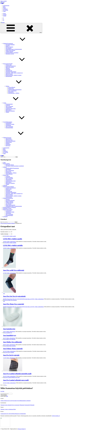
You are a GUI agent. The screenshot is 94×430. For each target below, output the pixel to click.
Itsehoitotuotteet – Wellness (13, 93)
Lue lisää (2, 391)
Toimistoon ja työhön (10, 124)
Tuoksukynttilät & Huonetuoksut (14, 89)
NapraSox (8, 45)
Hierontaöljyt (10, 91)
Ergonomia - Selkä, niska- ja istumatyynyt (14, 193)
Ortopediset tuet (9, 70)
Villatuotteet (22, 405)
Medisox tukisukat (9, 46)
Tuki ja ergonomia (9, 106)
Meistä (4, 7)
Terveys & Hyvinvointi (7, 63)
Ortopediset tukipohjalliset (11, 71)
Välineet (7, 112)
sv (3, 19)
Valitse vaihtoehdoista (11, 241)
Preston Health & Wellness (8, 186)
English (4, 15)
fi (3, 17)
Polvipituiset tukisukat (10, 44)
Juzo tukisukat (8, 48)
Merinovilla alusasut (10, 67)
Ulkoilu (5, 400)
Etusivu (2, 223)
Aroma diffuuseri (11, 87)
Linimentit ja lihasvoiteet (11, 108)
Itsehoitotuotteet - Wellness (11, 172)
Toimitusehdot (23, 413)
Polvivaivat (8, 145)
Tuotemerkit (27, 405)
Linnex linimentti (8, 405)
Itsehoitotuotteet (9, 76)
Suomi (4, 13)
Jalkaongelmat (8, 138)
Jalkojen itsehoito (9, 74)
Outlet (4, 11)
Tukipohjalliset (9, 107)
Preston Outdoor (6, 163)
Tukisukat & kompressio (8, 43)
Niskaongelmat (9, 142)
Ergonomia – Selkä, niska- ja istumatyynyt (14, 72)
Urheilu (4, 102)
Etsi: (1, 222)
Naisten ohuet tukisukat (10, 50)
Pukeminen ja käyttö (10, 53)
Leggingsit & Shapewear (11, 65)
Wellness (7, 86)
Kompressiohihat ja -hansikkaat (12, 52)
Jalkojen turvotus (9, 139)
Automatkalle (8, 125)
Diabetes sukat (9, 64)
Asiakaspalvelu (6, 5)
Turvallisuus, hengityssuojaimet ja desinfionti (15, 165)
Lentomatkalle (8, 123)
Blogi (4, 6)
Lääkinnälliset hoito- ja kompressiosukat (14, 49)
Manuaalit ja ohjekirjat (10, 110)
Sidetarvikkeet (8, 109)
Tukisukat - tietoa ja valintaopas (7, 409)
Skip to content (4, 1)
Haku (16, 222)
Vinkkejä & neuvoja (7, 137)
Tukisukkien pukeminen (10, 141)
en (3, 20)
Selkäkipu (8, 143)
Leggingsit (8, 105)
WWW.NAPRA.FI (56, 415)
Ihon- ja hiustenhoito (12, 90)
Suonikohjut (8, 144)
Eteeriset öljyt (11, 88)
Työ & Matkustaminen (7, 121)
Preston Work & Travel (7, 209)
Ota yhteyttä (5, 10)
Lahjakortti (5, 9)
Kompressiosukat (9, 104)
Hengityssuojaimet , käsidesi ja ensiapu (13, 75)
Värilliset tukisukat (9, 51)
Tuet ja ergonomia (15, 405)
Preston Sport (6, 175)
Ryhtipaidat (8, 69)
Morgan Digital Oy (22, 428)
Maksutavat (17, 413)
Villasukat (8, 68)
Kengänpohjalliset (9, 127)
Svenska (4, 14)
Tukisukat (3, 405)
